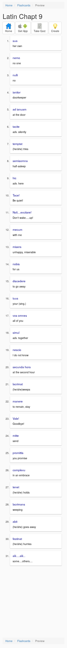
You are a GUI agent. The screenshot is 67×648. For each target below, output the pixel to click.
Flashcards (23, 5)
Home (8, 5)
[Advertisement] (33, 602)
